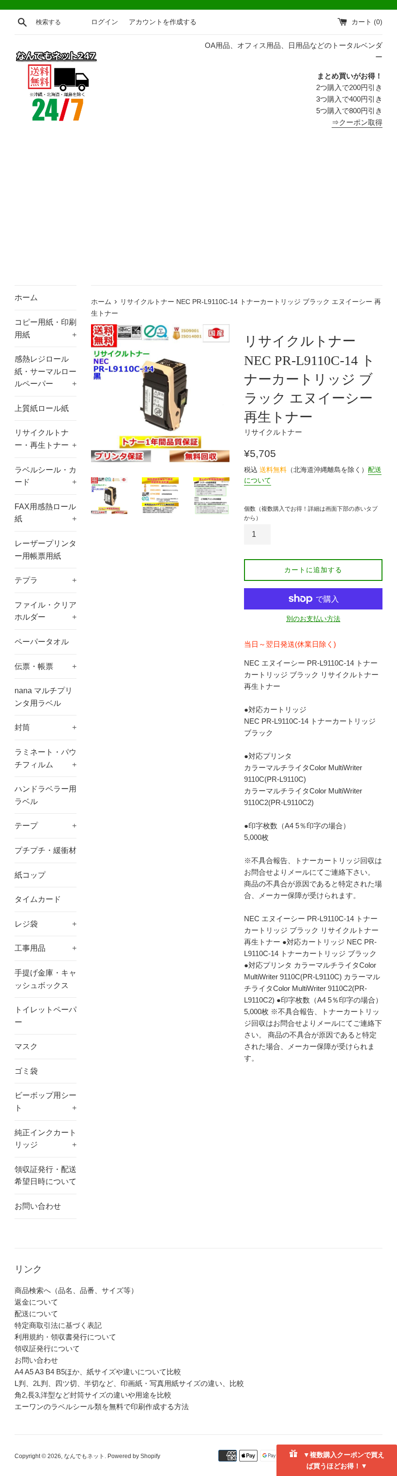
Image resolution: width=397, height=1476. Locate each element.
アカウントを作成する (163, 22)
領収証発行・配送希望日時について (45, 1175)
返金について (36, 1302)
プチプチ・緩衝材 (45, 850)
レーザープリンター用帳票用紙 (45, 549)
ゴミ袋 (26, 1071)
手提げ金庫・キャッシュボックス (45, 979)
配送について (36, 1313)
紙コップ (30, 875)
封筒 (45, 727)
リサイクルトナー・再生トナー (45, 438)
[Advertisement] (198, 212)
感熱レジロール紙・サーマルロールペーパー (45, 371)
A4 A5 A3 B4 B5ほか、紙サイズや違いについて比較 (98, 1372)
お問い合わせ (38, 1206)
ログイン (104, 22)
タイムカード (38, 899)
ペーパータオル (42, 642)
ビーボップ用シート (45, 1101)
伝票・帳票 (45, 666)
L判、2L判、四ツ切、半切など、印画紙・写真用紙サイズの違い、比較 (129, 1383)
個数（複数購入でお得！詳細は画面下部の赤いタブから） (311, 513)
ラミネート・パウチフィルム (45, 758)
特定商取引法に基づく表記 (58, 1325)
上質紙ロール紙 (42, 408)
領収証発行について (47, 1348)
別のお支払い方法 (313, 619)
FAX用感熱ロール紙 (45, 512)
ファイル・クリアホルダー (45, 611)
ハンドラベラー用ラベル (45, 795)
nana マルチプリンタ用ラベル (44, 696)
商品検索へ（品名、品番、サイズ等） (76, 1290)
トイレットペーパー (45, 1015)
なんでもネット (84, 1456)
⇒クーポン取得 (357, 122)
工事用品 (45, 948)
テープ (45, 826)
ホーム (26, 297)
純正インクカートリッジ (45, 1138)
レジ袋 (45, 924)
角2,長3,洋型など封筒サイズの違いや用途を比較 (93, 1395)
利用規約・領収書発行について (65, 1337)
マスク (26, 1046)
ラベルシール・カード (45, 476)
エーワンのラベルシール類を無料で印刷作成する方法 (102, 1406)
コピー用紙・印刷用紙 (45, 328)
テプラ (45, 580)
